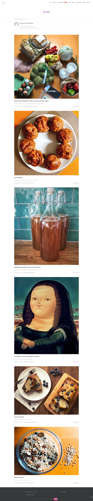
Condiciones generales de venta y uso (30, 491)
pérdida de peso (27, 422)
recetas (25, 482)
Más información (76, 106)
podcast (25, 361)
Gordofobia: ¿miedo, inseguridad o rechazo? (26, 356)
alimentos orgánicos (27, 106)
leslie (16, 106)
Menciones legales (63, 491)
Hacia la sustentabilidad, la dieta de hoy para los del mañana (31, 101)
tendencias (26, 272)
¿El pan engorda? (19, 417)
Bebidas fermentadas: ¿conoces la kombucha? (27, 267)
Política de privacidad (30, 494)
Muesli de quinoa (19, 477)
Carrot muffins (18, 177)
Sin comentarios (35, 106)
